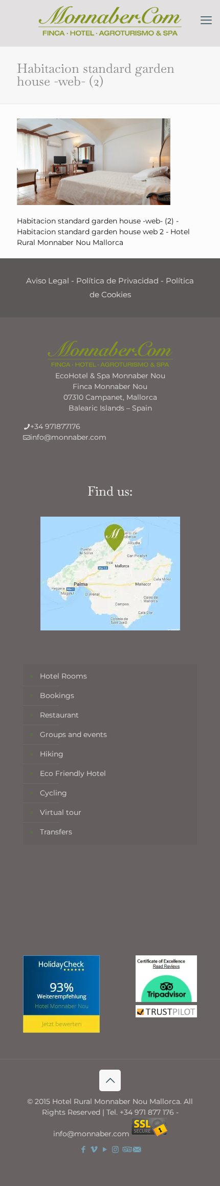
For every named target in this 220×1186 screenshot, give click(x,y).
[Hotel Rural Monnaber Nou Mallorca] (110, 20)
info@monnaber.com (68, 437)
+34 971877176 (55, 426)
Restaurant (59, 715)
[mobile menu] (206, 20)
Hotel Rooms (63, 676)
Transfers (56, 831)
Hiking (51, 754)
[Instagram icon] (115, 1149)
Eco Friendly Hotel (73, 773)
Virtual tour (60, 812)
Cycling (53, 793)
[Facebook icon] (83, 1149)
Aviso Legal (47, 280)
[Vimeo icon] (94, 1149)
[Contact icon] (137, 1149)
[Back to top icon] (110, 1080)
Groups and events (73, 734)
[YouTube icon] (104, 1149)
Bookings (57, 695)
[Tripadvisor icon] (126, 1149)
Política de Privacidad (117, 280)
